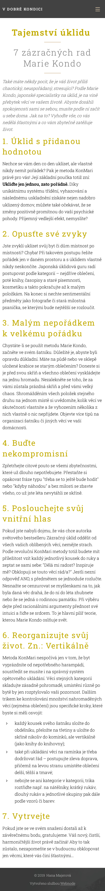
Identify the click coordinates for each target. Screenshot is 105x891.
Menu (98, 9)
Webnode (67, 883)
